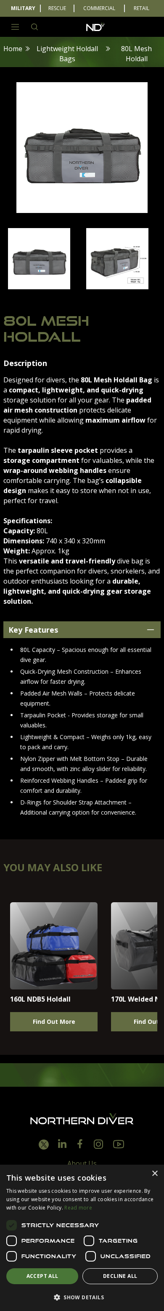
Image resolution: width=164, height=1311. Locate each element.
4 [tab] (94, 298)
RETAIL (141, 8)
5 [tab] (107, 298)
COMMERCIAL (99, 8)
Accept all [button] (42, 1276)
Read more (78, 1207)
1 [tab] (57, 298)
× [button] (154, 1174)
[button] (82, 1297)
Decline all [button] (120, 1276)
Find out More (54, 1021)
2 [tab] (69, 298)
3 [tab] (82, 298)
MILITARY (23, 8)
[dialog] (82, 1238)
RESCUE (57, 8)
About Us (82, 1163)
